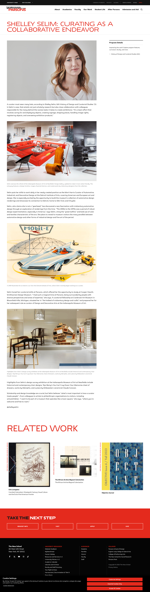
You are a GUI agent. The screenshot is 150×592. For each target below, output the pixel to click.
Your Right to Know (51, 570)
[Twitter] (14, 556)
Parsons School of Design (116, 549)
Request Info (23, 526)
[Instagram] (23, 556)
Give (127, 526)
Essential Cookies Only (115, 584)
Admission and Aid (130, 9)
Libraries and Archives (52, 564)
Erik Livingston (14, 489)
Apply (140, 2)
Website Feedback (51, 549)
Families (83, 551)
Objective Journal (108, 493)
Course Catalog (50, 554)
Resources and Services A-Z (53, 557)
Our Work (88, 9)
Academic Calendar (51, 562)
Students (84, 549)
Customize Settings (115, 579)
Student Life (100, 9)
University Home (12, 2)
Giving (135, 2)
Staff (82, 559)
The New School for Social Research (120, 557)
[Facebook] (10, 556)
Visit (57, 526)
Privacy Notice (113, 567)
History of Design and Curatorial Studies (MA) (125, 54)
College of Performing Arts (117, 554)
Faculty (109, 2)
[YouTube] (19, 556)
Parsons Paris (113, 559)
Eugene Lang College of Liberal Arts (120, 551)
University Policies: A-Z (52, 559)
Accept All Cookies (114, 588)
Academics (67, 9)
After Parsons (114, 9)
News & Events (127, 2)
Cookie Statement (8, 585)
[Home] (17, 9)
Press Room (49, 575)
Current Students (99, 2)
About (57, 9)
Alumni (116, 2)
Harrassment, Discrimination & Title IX (57, 572)
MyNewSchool (49, 551)
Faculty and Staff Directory (53, 567)
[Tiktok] (28, 556)
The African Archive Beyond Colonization (69, 480)
